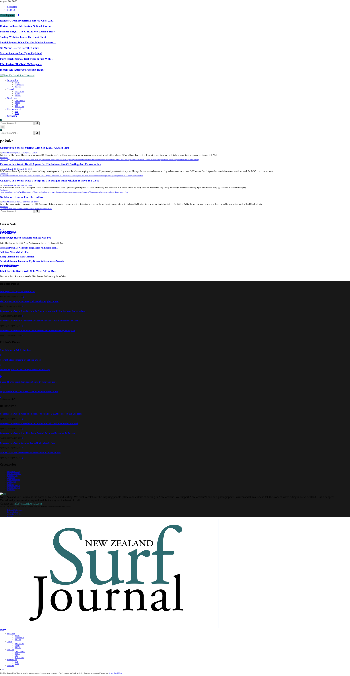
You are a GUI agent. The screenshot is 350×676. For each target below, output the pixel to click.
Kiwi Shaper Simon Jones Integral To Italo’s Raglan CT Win (29, 301)
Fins (16, 105)
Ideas (16, 112)
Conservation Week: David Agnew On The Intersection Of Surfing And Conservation (50, 164)
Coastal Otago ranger (7, 160)
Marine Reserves (34, 209)
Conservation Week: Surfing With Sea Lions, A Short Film (34, 147)
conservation (19, 160)
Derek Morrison (8, 153)
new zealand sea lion (140, 160)
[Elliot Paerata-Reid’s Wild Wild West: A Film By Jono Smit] (1, 266)
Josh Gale (5, 169)
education (81, 160)
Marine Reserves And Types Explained (21, 53)
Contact (10, 516)
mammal (117, 160)
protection (48, 209)
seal (185, 160)
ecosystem (74, 160)
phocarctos (156, 160)
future (93, 176)
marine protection (106, 176)
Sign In (11, 9)
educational (89, 160)
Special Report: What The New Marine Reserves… (28, 42)
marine (97, 176)
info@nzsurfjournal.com (28, 503)
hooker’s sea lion (108, 160)
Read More (118, 673)
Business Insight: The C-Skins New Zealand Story (27, 31)
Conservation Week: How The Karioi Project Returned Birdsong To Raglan (37, 330)
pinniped (134, 176)
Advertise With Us (14, 514)
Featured (12, 476)
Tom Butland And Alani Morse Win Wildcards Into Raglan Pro (30, 452)
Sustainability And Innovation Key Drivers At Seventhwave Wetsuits (32, 261)
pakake (150, 160)
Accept (111, 673)
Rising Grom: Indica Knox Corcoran (17, 257)
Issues (17, 114)
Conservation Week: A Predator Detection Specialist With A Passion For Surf (39, 321)
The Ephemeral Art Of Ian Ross (15, 350)
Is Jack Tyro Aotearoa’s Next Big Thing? (22, 70)
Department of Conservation (48, 160)
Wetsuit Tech (19, 107)
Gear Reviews (20, 101)
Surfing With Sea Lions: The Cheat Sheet (23, 37)
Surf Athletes (19, 85)
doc (60, 160)
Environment (14, 109)
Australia (18, 96)
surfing (196, 160)
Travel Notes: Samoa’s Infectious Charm (20, 360)
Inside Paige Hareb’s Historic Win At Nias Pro (25, 237)
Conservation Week (31, 160)
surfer (192, 160)
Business (18, 87)
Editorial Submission (15, 510)
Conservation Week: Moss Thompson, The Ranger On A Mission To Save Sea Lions (49, 180)
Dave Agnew (36, 176)
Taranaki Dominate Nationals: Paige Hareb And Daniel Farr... (29, 248)
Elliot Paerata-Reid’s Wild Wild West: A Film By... (28, 271)
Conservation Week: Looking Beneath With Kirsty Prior (28, 443)
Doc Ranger (66, 160)
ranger (176, 160)
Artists (17, 83)
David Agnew (46, 176)
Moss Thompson (126, 160)
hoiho (26, 209)
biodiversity (4, 176)
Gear (10, 484)
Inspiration (12, 80)
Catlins (2, 209)
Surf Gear (12, 98)
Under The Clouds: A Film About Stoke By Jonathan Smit (28, 382)
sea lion (181, 160)
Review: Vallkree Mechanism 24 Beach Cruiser (25, 26)
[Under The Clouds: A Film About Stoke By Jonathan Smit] (1, 377)
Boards (17, 103)
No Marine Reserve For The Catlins (19, 48)
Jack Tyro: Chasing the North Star (17, 291)
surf (188, 160)
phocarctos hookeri (167, 160)
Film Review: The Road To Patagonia (21, 64)
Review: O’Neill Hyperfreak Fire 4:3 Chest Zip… (27, 20)
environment (97, 160)
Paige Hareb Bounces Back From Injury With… (26, 59)
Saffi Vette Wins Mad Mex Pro (14, 252)
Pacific (17, 94)
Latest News (13, 488)
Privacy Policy (12, 512)
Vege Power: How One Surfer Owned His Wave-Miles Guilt (29, 391)
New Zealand (19, 92)
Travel (10, 89)
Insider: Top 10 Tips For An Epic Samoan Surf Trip (25, 369)
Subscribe (12, 6)
